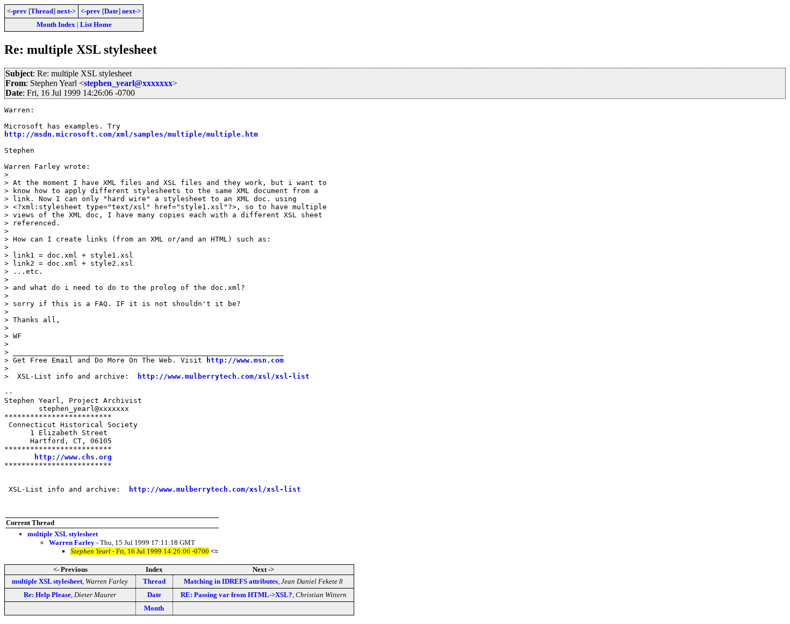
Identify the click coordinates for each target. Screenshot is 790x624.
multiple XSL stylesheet (62, 534)
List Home (96, 24)
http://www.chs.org (73, 457)
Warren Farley (72, 542)
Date (111, 11)
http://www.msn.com (245, 360)
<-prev (17, 11)
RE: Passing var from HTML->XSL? (236, 595)
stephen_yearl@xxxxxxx (128, 83)
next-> (66, 11)
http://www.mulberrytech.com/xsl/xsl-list (224, 376)
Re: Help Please (47, 595)
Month (154, 608)
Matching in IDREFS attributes (231, 581)
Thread (42, 11)
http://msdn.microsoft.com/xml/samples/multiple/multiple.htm (131, 134)
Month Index (56, 24)
